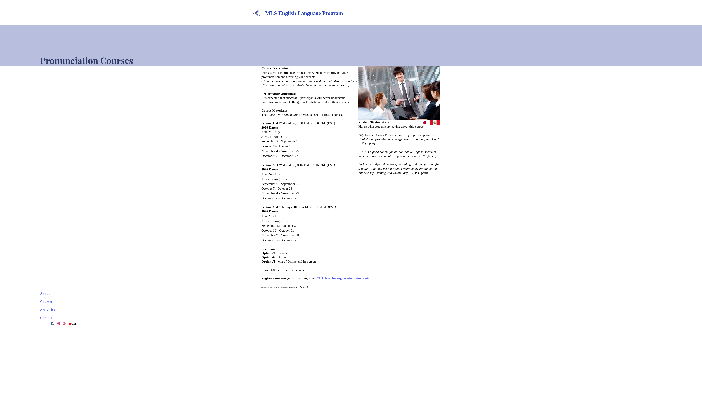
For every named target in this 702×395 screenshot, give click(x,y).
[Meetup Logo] (64, 323)
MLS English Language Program (304, 13)
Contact (46, 318)
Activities (47, 310)
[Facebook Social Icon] (52, 323)
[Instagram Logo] (58, 323)
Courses (46, 302)
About (45, 293)
